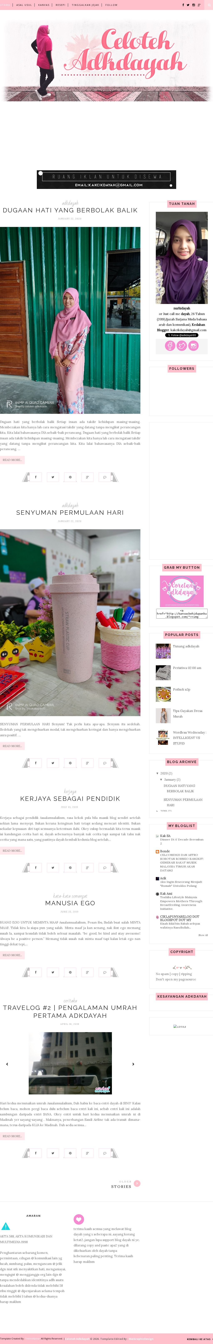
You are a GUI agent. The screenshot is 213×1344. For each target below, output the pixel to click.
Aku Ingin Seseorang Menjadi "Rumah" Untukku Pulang (181, 884)
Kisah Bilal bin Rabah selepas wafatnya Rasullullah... (180, 925)
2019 (164, 811)
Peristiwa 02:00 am (187, 668)
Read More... (12, 460)
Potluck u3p (181, 689)
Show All (203, 935)
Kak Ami (166, 894)
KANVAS (44, 4)
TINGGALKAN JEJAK (85, 4)
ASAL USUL (24, 4)
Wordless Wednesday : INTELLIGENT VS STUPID (190, 737)
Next (133, 1064)
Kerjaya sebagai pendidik (70, 798)
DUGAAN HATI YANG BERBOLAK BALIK (70, 210)
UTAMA (5, 4)
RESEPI (61, 4)
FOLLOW (111, 4)
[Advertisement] (106, 140)
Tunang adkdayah (186, 646)
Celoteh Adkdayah (77, 1339)
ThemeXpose (32, 1338)
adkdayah (70, 203)
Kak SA (165, 836)
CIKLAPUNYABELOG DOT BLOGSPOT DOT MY (179, 918)
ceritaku (70, 1000)
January (170, 780)
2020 (164, 773)
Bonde (165, 851)
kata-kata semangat (70, 896)
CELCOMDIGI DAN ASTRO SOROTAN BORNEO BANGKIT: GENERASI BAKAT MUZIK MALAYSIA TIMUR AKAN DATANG (182, 862)
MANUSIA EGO (70, 903)
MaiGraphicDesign (141, 1339)
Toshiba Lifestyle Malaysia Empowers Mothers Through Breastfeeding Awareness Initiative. (181, 903)
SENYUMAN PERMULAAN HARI (70, 512)
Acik (163, 878)
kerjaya (70, 791)
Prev (7, 1064)
